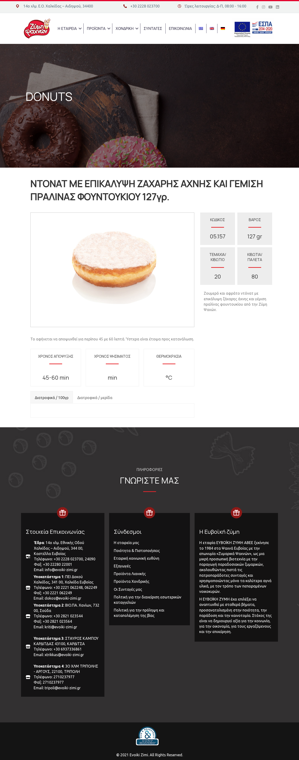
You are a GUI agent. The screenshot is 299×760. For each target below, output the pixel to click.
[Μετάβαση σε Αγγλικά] (211, 28)
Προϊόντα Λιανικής (130, 574)
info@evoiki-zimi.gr (61, 570)
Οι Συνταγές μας (128, 589)
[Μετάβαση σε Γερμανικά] (222, 28)
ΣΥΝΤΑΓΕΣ (153, 28)
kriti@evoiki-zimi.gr (61, 627)
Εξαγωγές (122, 566)
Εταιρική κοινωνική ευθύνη (136, 558)
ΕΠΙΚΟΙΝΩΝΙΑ (180, 28)
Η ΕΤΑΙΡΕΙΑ (67, 28)
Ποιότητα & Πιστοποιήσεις (137, 550)
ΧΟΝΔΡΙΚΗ (125, 28)
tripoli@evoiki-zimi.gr (63, 688)
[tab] (51, 397)
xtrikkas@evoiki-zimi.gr (64, 655)
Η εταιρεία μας (126, 543)
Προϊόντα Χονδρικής (131, 581)
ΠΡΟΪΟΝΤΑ (96, 28)
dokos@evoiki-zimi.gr (63, 598)
